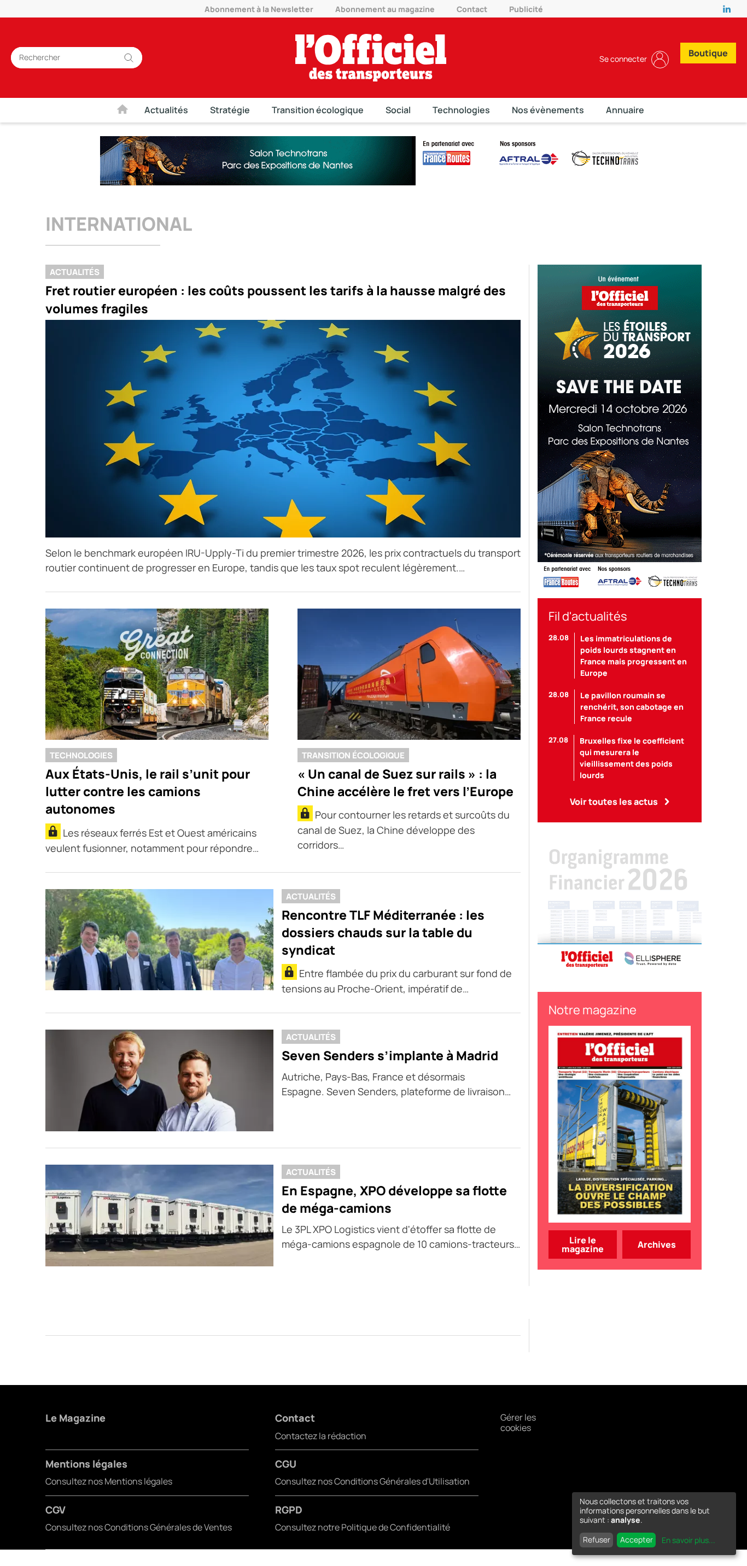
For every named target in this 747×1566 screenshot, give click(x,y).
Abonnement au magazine (385, 9)
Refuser (596, 1539)
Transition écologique (318, 110)
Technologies (461, 110)
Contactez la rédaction (320, 1436)
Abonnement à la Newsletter (259, 9)
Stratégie (230, 110)
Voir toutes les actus (614, 802)
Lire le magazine (583, 1244)
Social (398, 110)
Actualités (166, 110)
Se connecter (623, 59)
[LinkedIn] (729, 9)
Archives (657, 1244)
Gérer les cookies (518, 1422)
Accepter (636, 1539)
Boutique (708, 53)
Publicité (526, 9)
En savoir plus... (688, 1540)
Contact (472, 9)
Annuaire (625, 110)
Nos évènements (548, 110)
